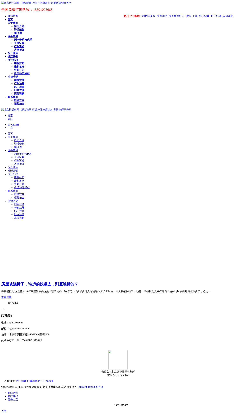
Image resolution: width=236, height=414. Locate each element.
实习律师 (228, 16)
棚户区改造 (148, 16)
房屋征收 (162, 16)
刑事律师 (32, 381)
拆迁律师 (204, 16)
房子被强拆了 (176, 16)
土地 (194, 16)
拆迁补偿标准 (45, 381)
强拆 (188, 16)
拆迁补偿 (216, 16)
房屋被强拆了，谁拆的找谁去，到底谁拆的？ (39, 284)
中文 (10, 127)
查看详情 (6, 297)
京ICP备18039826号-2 (91, 386)
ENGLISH (13, 124)
